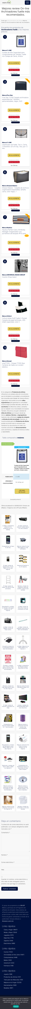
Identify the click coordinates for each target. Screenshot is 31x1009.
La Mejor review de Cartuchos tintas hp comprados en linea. (23, 608)
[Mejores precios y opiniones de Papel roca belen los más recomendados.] (8, 779)
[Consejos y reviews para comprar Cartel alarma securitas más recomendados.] (8, 659)
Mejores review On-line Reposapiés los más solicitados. (23, 548)
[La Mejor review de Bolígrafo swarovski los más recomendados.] (23, 620)
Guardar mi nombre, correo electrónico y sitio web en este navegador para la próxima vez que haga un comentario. (14, 881)
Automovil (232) (9, 963)
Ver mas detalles (22, 491)
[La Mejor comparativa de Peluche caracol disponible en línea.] (23, 659)
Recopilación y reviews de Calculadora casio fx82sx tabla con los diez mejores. (8, 746)
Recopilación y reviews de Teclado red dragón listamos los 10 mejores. (8, 608)
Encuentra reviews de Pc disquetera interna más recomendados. (8, 648)
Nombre (4, 855)
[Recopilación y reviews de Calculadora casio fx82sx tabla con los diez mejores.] (8, 738)
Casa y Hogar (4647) (10, 929)
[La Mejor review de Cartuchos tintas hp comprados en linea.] (23, 600)
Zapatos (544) (8, 940)
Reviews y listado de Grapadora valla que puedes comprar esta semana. (23, 588)
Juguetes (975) (9, 935)
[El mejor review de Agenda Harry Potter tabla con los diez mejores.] (8, 559)
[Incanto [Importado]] (21, 265)
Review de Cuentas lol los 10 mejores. (23, 566)
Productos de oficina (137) (12, 977)
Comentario (5, 832)
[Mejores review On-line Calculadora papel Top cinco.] (23, 679)
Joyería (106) (8, 974)
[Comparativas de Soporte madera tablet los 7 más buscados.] (8, 718)
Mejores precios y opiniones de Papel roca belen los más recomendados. (8, 788)
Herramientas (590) (10, 985)
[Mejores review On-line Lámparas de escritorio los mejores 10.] (8, 800)
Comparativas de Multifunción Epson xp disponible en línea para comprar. (23, 767)
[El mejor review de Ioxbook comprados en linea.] (8, 698)
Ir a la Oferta (14, 63)
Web (2, 869)
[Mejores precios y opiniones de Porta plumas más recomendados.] (23, 718)
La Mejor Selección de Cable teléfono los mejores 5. (23, 648)
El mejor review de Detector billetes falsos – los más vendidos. (23, 527)
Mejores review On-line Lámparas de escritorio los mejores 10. (8, 808)
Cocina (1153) (8, 952)
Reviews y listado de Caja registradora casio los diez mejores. (8, 687)
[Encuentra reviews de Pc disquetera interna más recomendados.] (8, 640)
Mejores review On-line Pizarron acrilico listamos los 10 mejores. (23, 746)
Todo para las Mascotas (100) (13, 980)
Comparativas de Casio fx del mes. (8, 547)
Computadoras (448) (10, 957)
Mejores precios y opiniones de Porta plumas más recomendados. (23, 726)
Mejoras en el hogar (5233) (12, 982)
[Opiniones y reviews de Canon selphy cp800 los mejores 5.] (8, 759)
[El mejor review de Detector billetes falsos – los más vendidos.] (23, 519)
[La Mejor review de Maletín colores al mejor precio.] (8, 620)
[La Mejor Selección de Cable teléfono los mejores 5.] (23, 640)
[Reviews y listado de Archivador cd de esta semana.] (23, 800)
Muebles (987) (8, 988)
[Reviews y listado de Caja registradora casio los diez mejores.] (8, 679)
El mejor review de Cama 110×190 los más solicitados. (8, 587)
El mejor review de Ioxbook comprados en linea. (8, 706)
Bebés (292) (8, 960)
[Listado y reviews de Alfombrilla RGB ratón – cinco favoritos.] (23, 698)
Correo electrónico (7, 862)
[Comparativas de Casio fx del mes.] (8, 539)
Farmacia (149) (9, 965)
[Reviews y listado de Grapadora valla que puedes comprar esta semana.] (23, 579)
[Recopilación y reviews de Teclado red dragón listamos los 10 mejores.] (8, 600)
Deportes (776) (9, 938)
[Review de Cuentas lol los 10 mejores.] (23, 559)
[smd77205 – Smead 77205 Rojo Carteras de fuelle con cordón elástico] (21, 352)
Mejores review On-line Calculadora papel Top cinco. (23, 687)
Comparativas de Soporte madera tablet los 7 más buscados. (8, 726)
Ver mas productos (7, 444)
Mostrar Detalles (15, 75)
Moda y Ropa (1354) (10, 932)
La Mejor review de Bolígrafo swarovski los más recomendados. (23, 628)
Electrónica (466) (9, 943)
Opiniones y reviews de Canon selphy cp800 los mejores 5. (8, 767)
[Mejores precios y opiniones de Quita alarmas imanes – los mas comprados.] (23, 779)
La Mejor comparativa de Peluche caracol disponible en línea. (23, 667)
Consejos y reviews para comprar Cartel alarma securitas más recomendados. (8, 667)
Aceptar (16, 1006)
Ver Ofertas (14, 73)
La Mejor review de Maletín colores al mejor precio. (8, 628)
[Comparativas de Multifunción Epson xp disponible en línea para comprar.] (23, 759)
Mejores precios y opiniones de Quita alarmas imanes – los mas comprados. (23, 788)
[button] (27, 2)
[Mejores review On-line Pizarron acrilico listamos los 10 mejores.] (23, 738)
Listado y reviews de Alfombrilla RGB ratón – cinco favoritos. (23, 706)
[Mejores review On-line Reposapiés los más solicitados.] (23, 539)
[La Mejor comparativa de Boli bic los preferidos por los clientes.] (8, 519)
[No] (29, 1003)
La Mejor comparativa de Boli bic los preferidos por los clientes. (8, 527)
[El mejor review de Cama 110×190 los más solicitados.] (8, 579)
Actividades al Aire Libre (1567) (14, 955)
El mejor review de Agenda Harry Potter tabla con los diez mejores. (8, 567)
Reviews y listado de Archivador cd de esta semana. (23, 808)
